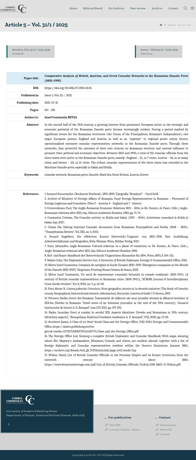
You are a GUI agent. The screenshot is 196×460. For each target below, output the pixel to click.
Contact (165, 434)
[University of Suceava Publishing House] (13, 9)
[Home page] (161, 25)
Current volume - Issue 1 (124, 429)
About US (166, 429)
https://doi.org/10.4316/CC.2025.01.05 (68, 88)
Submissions (168, 425)
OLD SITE (115, 425)
